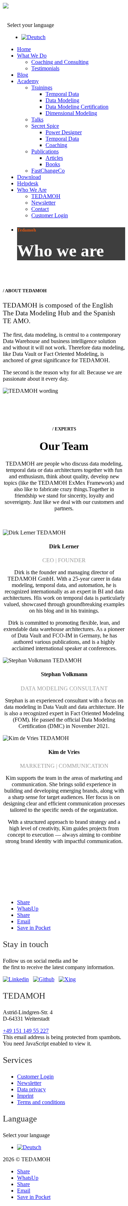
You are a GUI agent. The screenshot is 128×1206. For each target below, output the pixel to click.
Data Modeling (62, 100)
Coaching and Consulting (60, 62)
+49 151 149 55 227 (26, 1031)
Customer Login (49, 215)
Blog (22, 75)
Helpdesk (27, 183)
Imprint (25, 1096)
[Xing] (67, 979)
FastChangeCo (48, 171)
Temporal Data (62, 94)
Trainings (41, 88)
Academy (28, 81)
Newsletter (43, 203)
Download (29, 177)
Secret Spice (45, 126)
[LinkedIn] (16, 979)
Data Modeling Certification (77, 107)
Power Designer (64, 132)
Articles (54, 158)
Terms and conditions (41, 1102)
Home (24, 49)
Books (53, 164)
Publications (45, 151)
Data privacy (31, 1089)
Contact (40, 209)
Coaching (56, 145)
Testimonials (45, 68)
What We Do (32, 56)
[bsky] (43, 979)
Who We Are (32, 190)
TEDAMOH (45, 196)
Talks (37, 119)
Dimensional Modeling (71, 113)
